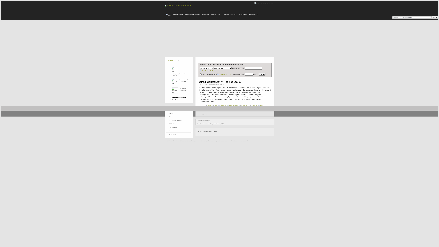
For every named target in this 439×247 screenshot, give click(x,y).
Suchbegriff (241, 68)
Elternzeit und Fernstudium (182, 89)
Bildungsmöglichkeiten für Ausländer (179, 75)
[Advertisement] (219, 39)
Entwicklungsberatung (204, 120)
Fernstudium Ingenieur (230, 14)
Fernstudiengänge (178, 14)
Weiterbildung (243, 14)
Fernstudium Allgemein (175, 120)
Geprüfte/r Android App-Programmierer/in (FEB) (210, 124)
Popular (170, 60)
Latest (177, 60)
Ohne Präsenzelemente (209, 74)
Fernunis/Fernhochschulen (192, 14)
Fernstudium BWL (216, 14)
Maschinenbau (173, 127)
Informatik (171, 124)
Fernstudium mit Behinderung (183, 80)
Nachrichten (205, 14)
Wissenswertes (253, 14)
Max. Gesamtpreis (238, 74)
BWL (170, 116)
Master (171, 131)
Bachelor (171, 113)
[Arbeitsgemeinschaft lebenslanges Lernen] (178, 5)
